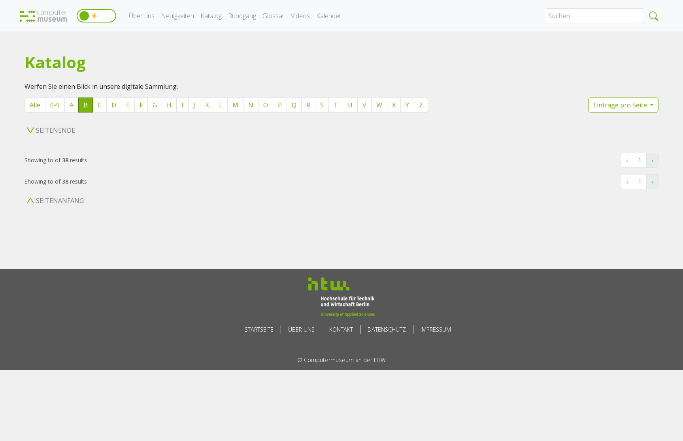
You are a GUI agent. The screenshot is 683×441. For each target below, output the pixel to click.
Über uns (142, 15)
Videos (300, 15)
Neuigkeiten (177, 15)
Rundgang (242, 15)
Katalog (211, 15)
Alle (35, 105)
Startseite (259, 329)
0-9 (55, 105)
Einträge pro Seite (621, 105)
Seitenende (55, 130)
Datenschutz (387, 329)
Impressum (436, 329)
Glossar (273, 15)
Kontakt (341, 329)
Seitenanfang (60, 200)
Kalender (329, 15)
